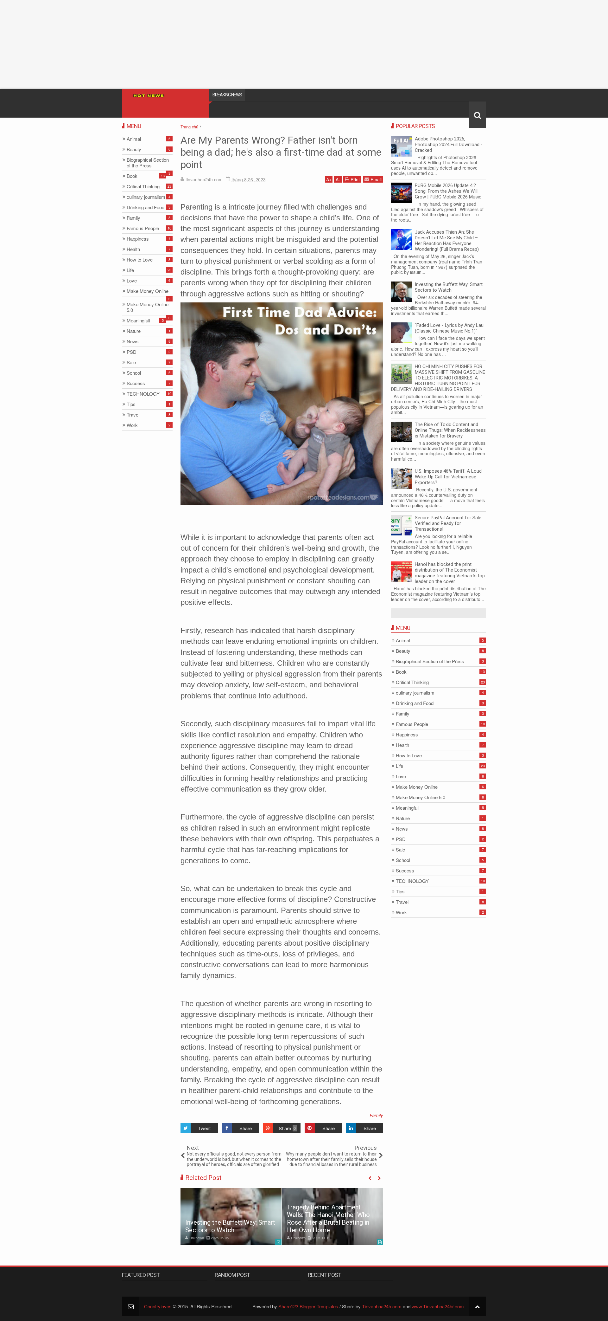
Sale (400, 850)
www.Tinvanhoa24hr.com (438, 1306)
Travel (402, 902)
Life (399, 766)
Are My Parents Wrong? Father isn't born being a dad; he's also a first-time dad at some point (280, 152)
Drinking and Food (415, 703)
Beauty (403, 651)
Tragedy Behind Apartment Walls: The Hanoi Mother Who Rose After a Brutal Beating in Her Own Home (328, 1218)
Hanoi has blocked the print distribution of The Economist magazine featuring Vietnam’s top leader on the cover (450, 572)
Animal (403, 641)
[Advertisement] (190, 44)
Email (376, 179)
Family (376, 1115)
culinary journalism (415, 693)
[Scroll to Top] (477, 1306)
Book (401, 672)
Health (402, 745)
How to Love (409, 756)
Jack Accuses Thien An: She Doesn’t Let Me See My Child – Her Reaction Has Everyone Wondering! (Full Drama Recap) (447, 240)
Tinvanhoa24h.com (382, 1306)
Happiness (407, 735)
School (403, 860)
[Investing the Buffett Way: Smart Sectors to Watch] (231, 1216)
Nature (403, 818)
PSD (401, 839)
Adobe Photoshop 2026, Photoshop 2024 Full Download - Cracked (449, 144)
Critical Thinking (412, 682)
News (402, 829)
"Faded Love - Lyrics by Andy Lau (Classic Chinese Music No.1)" (449, 328)
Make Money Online (417, 787)
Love (401, 777)
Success (405, 871)
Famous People (412, 724)
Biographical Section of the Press (430, 661)
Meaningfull (407, 808)
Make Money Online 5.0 (420, 797)
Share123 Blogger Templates (308, 1306)
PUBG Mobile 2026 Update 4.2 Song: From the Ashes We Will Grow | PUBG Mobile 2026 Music (448, 191)
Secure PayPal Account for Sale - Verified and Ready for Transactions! (449, 523)
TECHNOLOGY (412, 881)
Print (355, 179)
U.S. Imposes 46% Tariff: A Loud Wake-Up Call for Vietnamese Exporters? (448, 476)
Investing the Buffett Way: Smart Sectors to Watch (230, 1226)
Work (401, 913)
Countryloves (158, 1306)
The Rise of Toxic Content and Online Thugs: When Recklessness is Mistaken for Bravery (450, 430)
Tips (400, 892)
